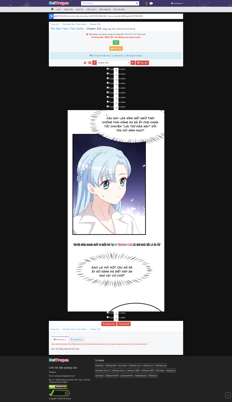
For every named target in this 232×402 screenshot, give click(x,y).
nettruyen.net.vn (118, 371)
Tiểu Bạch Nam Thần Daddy (67, 28)
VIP (116, 42)
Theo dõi (68, 9)
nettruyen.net (161, 365)
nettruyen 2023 (147, 371)
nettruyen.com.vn (102, 371)
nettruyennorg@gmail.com (64, 376)
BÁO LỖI (117, 48)
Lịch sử (79, 9)
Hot (59, 9)
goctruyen (99, 376)
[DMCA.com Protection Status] (58, 387)
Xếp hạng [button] (104, 9)
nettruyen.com (134, 365)
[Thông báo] (151, 4)
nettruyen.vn (148, 365)
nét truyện (160, 371)
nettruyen (99, 365)
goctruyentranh (127, 376)
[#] (90, 62)
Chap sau (123, 324)
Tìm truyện (119, 9)
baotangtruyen (140, 376)
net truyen (122, 365)
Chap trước (110, 324)
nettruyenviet (111, 365)
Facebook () (77, 339)
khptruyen (153, 376)
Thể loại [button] (90, 9)
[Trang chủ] (85, 62)
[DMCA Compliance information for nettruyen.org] (59, 393)
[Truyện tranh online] (63, 3)
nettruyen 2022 (133, 371)
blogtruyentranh (112, 376)
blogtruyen (171, 371)
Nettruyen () (61, 339)
